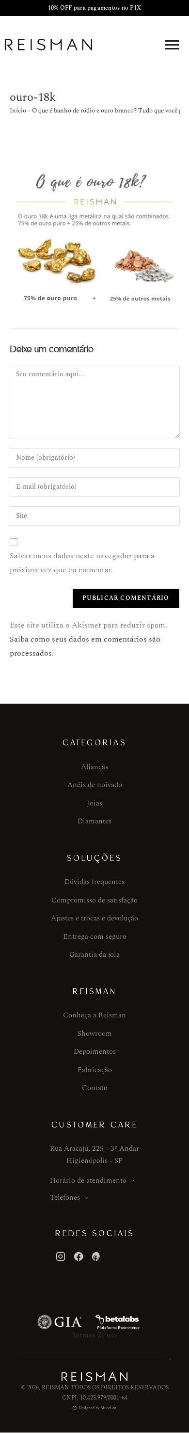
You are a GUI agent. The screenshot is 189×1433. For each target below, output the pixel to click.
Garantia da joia (94, 954)
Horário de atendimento (88, 1180)
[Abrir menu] (172, 44)
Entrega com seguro (94, 936)
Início (18, 110)
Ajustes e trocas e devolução (94, 918)
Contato (95, 1088)
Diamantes (94, 821)
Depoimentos (95, 1051)
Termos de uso (94, 1335)
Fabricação (95, 1070)
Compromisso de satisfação (94, 900)
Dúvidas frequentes (94, 881)
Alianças (94, 767)
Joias (94, 803)
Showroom (95, 1033)
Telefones (65, 1197)
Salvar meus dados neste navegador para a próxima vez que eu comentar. (82, 563)
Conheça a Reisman (94, 1015)
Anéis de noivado (94, 784)
